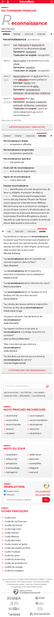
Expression (41, 34)
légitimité (37, 45)
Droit (6, 79)
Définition (6, 135)
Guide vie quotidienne (16, 563)
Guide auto (10, 517)
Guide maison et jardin (16, 544)
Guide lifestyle (12, 536)
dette (36, 86)
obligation (18, 93)
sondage (30, 102)
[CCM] (40, 598)
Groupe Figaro (17, 587)
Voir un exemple (42, 491)
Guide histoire (12, 533)
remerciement (31, 93)
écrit (36, 76)
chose (42, 48)
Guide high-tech (13, 529)
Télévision (10, 495)
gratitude (18, 105)
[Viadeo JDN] (40, 608)
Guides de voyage (14, 567)
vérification (29, 105)
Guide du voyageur (14, 570)
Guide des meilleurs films (17, 548)
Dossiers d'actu (12, 491)
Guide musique (12, 551)
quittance (45, 93)
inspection (41, 102)
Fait (15, 45)
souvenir (30, 67)
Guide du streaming (15, 559)
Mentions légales (40, 584)
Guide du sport (12, 555)
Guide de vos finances (16, 521)
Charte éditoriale (31, 579)
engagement (33, 89)
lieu (32, 98)
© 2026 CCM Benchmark (33, 587)
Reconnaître (19, 60)
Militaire (8, 102)
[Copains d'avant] (14, 608)
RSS (19, 582)
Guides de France (13, 525)
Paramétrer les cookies (16, 584)
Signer (27, 83)
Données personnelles (41, 582)
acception (31, 51)
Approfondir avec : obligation (27, 127)
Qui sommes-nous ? (9, 579)
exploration (41, 105)
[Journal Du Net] (14, 603)
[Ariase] (14, 614)
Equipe (20, 579)
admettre (24, 45)
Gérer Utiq (29, 584)
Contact (49, 579)
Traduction (29, 34)
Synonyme (16, 34)
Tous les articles (10, 582)
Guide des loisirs (13, 540)
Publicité (41, 579)
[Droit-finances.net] (40, 603)
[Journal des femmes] (14, 598)
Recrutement (27, 582)
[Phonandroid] (40, 614)
